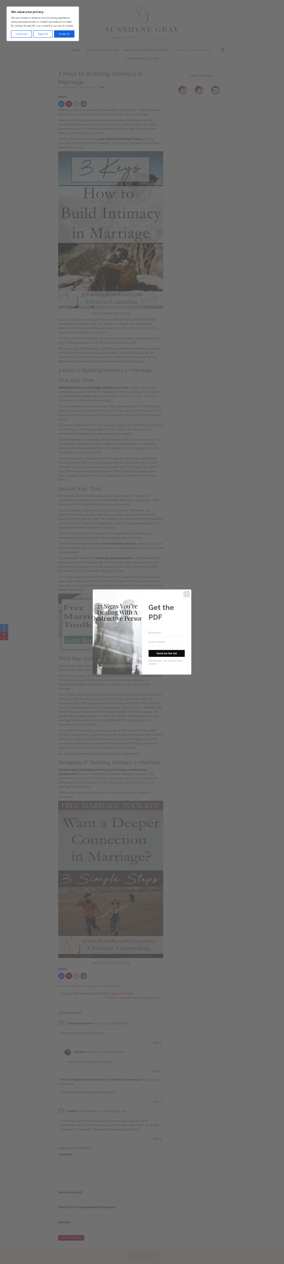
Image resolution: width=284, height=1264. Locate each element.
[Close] (186, 594)
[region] (43, 24)
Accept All (64, 34)
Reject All (43, 34)
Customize (21, 34)
